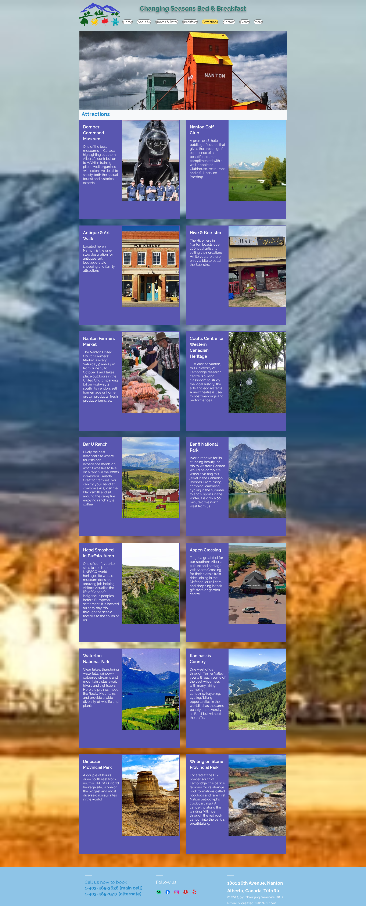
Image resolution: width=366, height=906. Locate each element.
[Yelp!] (194, 892)
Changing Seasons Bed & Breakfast (193, 8)
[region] (129, 169)
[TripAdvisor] (159, 892)
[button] (183, 70)
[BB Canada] (185, 892)
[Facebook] (168, 892)
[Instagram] (176, 892)
